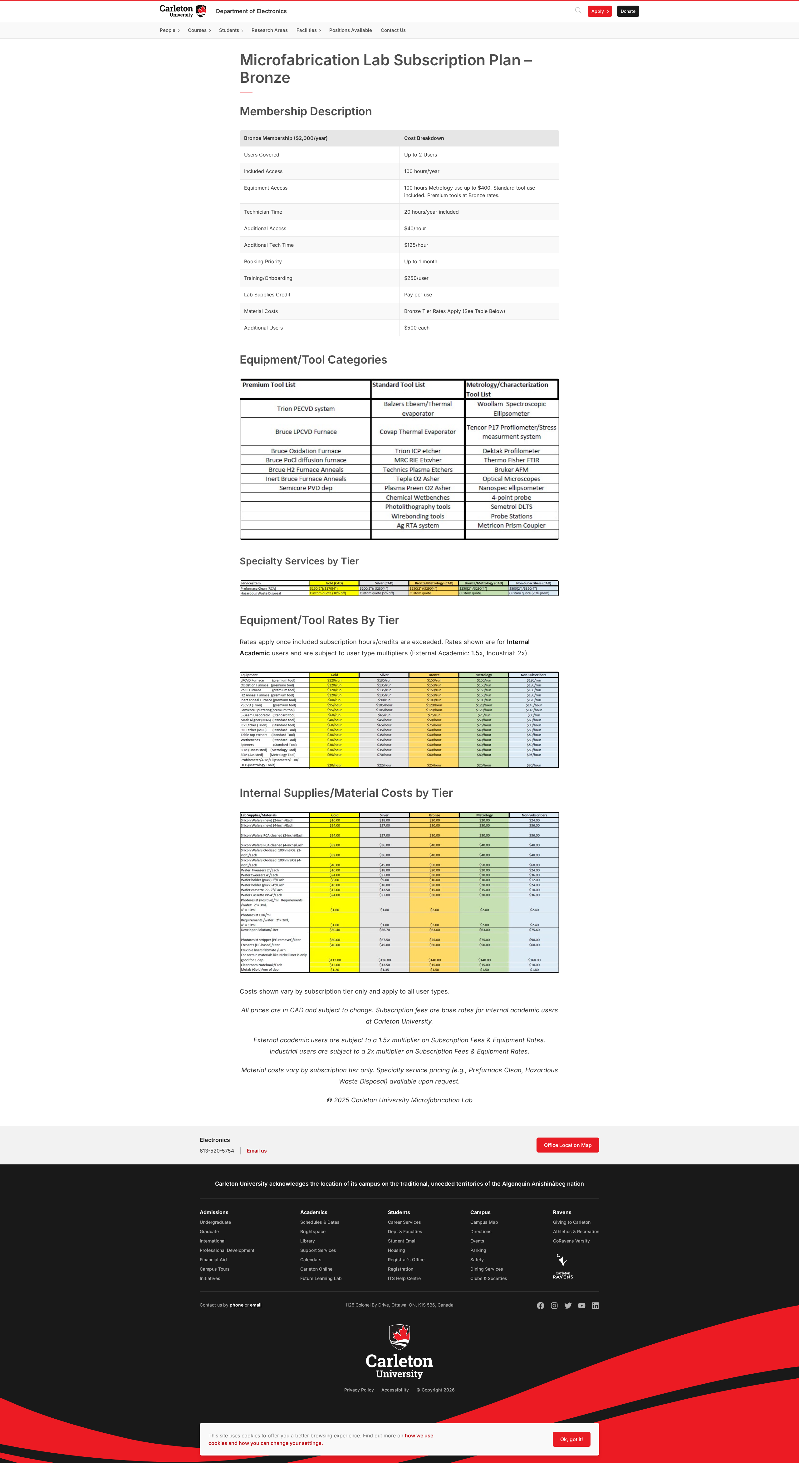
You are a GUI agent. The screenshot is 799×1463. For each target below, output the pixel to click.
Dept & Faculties (405, 1231)
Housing (396, 1250)
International (213, 1240)
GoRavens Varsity (571, 1240)
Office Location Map (568, 1145)
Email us (257, 1151)
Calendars (310, 1259)
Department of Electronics (251, 11)
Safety (477, 1259)
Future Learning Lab (321, 1278)
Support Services (318, 1250)
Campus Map (484, 1222)
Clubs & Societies (488, 1278)
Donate (628, 11)
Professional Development (227, 1250)
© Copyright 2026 (435, 1389)
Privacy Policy (359, 1389)
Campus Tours (215, 1269)
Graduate (209, 1231)
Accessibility (395, 1389)
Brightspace (313, 1231)
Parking (478, 1250)
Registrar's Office (406, 1259)
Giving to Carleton (572, 1222)
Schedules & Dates (320, 1222)
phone (237, 1304)
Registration (400, 1269)
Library (307, 1240)
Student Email (402, 1240)
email (256, 1304)
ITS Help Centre (404, 1278)
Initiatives (210, 1278)
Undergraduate (215, 1222)
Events (477, 1240)
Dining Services (486, 1269)
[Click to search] (578, 11)
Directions (481, 1231)
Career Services (404, 1222)
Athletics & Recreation (576, 1231)
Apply (597, 11)
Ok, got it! (571, 1439)
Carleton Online (316, 1269)
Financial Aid (213, 1259)
